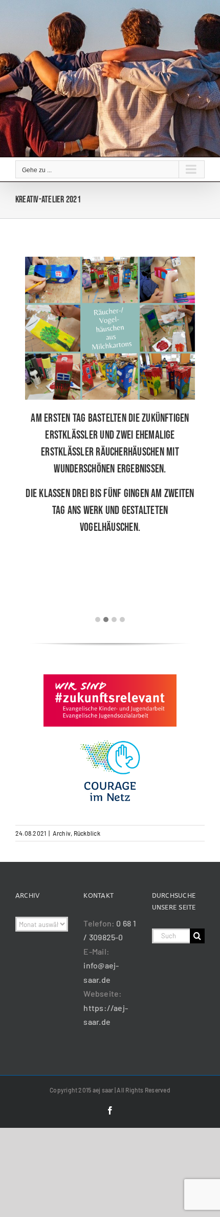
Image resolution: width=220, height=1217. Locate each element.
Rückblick (87, 833)
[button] (98, 619)
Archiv (62, 833)
